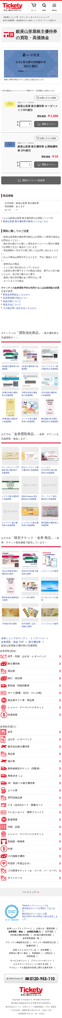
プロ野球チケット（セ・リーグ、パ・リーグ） (33, 870)
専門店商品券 (15, 797)
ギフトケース (15, 878)
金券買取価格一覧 (31, 938)
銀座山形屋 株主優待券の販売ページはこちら (25, 221)
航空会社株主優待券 (18, 746)
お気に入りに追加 (47, 98)
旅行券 (11, 761)
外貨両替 (12, 714)
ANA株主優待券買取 (19, 935)
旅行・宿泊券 (15, 678)
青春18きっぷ (15, 775)
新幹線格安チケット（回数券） (25, 768)
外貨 (10, 848)
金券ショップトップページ (19, 929)
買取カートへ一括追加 (33, 180)
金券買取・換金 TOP (12, 641)
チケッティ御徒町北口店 (17, 942)
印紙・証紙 (14, 826)
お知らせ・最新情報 (45, 929)
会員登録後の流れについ (15, 298)
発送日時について (12, 301)
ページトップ (29, 892)
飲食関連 (12, 819)
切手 (10, 732)
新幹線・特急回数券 (18, 685)
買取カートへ (48, 124)
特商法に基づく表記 (18, 953)
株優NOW (31, 946)
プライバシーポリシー (41, 961)
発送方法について (12, 304)
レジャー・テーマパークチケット (26, 707)
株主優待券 (35, 641)
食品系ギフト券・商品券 (21, 700)
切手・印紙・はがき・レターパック (27, 656)
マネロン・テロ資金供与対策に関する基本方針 (31, 968)
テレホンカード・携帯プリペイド (26, 812)
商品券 (11, 671)
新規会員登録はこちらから (16, 294)
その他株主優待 (16, 856)
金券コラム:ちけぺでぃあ (24, 950)
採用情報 (31, 956)
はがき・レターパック (20, 739)
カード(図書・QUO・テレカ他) (25, 692)
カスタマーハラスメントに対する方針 (31, 964)
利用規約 (36, 953)
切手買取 (49, 932)
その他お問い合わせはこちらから (20, 308)
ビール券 (12, 790)
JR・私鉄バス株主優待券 (21, 783)
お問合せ (48, 953)
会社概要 (44, 950)
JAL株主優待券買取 (42, 935)
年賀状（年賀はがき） (20, 863)
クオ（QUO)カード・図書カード (25, 805)
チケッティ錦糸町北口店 (44, 942)
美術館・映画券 (16, 841)
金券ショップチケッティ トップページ (23, 638)
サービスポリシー (18, 961)
